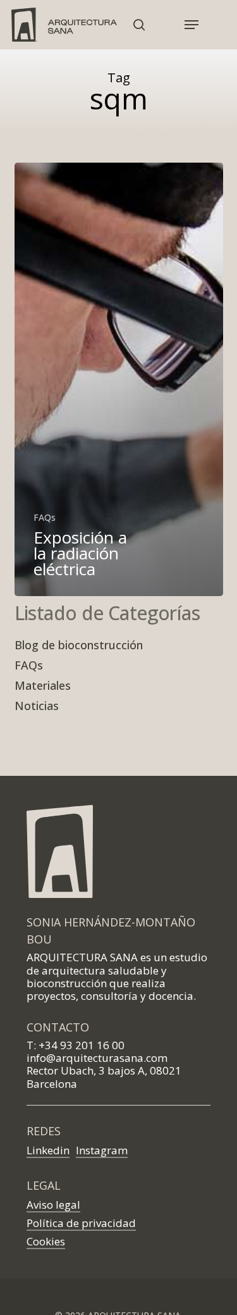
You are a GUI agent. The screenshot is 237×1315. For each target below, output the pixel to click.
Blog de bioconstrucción (79, 644)
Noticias (37, 705)
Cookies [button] (46, 1241)
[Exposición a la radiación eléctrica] (119, 380)
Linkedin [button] (48, 1150)
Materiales (43, 685)
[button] (191, 25)
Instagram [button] (102, 1150)
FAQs (44, 517)
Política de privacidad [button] (81, 1223)
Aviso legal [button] (53, 1204)
